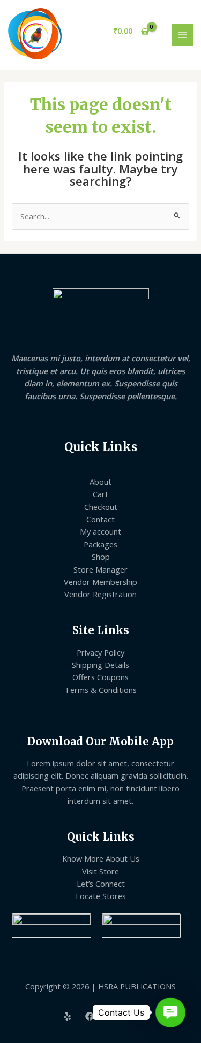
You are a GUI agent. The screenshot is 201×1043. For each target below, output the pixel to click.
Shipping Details (100, 664)
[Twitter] (111, 1016)
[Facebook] (89, 1016)
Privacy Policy (100, 652)
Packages (100, 544)
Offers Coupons (100, 677)
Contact (100, 519)
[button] (170, 1012)
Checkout (100, 506)
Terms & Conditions (101, 689)
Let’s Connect (101, 883)
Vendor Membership (100, 581)
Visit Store (100, 871)
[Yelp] (67, 1016)
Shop (101, 556)
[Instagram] (133, 1016)
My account (100, 531)
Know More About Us (100, 858)
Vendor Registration (100, 594)
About (100, 481)
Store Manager (100, 569)
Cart (100, 494)
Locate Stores (101, 895)
